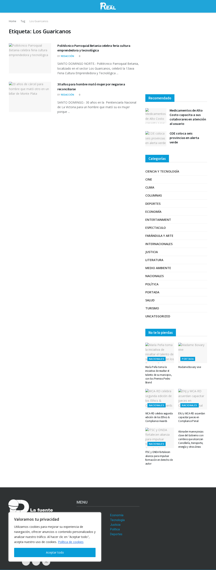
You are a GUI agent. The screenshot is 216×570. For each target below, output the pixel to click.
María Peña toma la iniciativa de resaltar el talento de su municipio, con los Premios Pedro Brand (158, 374)
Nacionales (154, 276)
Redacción (67, 56)
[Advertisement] (176, 54)
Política (151, 284)
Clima (149, 187)
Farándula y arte (159, 236)
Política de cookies (71, 542)
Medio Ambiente (158, 268)
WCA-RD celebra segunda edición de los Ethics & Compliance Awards (159, 417)
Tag (23, 21)
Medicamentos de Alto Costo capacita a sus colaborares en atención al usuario (188, 117)
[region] (54, 537)
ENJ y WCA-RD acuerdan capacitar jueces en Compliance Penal (191, 417)
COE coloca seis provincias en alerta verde (184, 137)
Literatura (154, 260)
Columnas (153, 195)
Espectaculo (155, 228)
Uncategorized (157, 316)
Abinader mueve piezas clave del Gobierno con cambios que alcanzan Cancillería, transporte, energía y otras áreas (190, 439)
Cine (148, 179)
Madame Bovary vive (189, 367)
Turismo (152, 308)
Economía (153, 212)
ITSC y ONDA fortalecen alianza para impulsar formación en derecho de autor (159, 457)
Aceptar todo (55, 552)
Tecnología (117, 520)
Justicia (151, 252)
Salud (150, 300)
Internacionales (159, 244)
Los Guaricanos (39, 21)
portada (152, 292)
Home (12, 21)
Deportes (153, 204)
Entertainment (158, 220)
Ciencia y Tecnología (162, 171)
